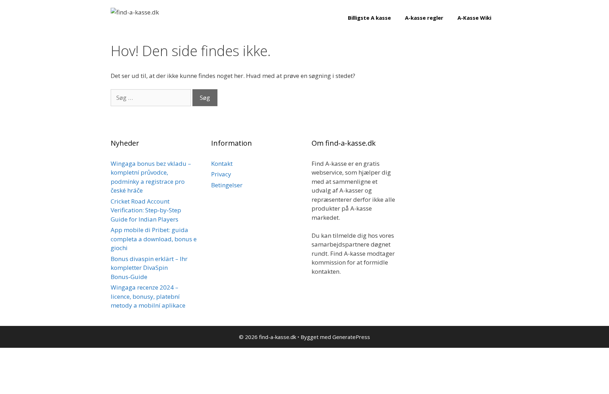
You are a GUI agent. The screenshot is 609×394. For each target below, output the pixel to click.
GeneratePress (351, 336)
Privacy (221, 174)
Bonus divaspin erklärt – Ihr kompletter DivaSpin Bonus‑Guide (149, 268)
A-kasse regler (424, 17)
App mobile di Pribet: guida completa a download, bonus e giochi (154, 239)
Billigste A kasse (369, 17)
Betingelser (226, 185)
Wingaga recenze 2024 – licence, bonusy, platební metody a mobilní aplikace (148, 296)
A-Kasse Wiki (474, 17)
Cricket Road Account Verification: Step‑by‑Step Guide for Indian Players (146, 210)
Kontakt (222, 163)
